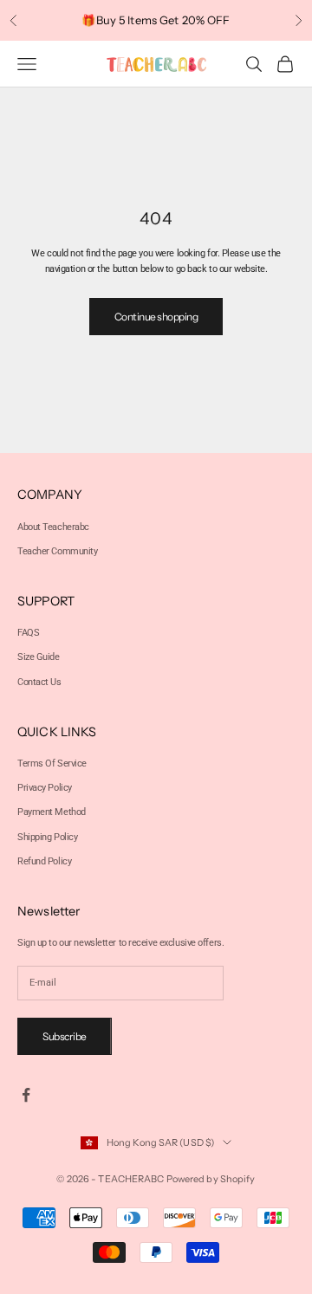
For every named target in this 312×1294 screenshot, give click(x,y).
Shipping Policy (47, 837)
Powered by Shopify (211, 1179)
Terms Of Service (52, 763)
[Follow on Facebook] (26, 1094)
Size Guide (38, 657)
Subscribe (64, 1036)
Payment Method (51, 812)
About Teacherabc (53, 527)
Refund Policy (44, 861)
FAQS (28, 632)
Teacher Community (57, 551)
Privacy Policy (44, 787)
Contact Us (39, 682)
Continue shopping (156, 316)
